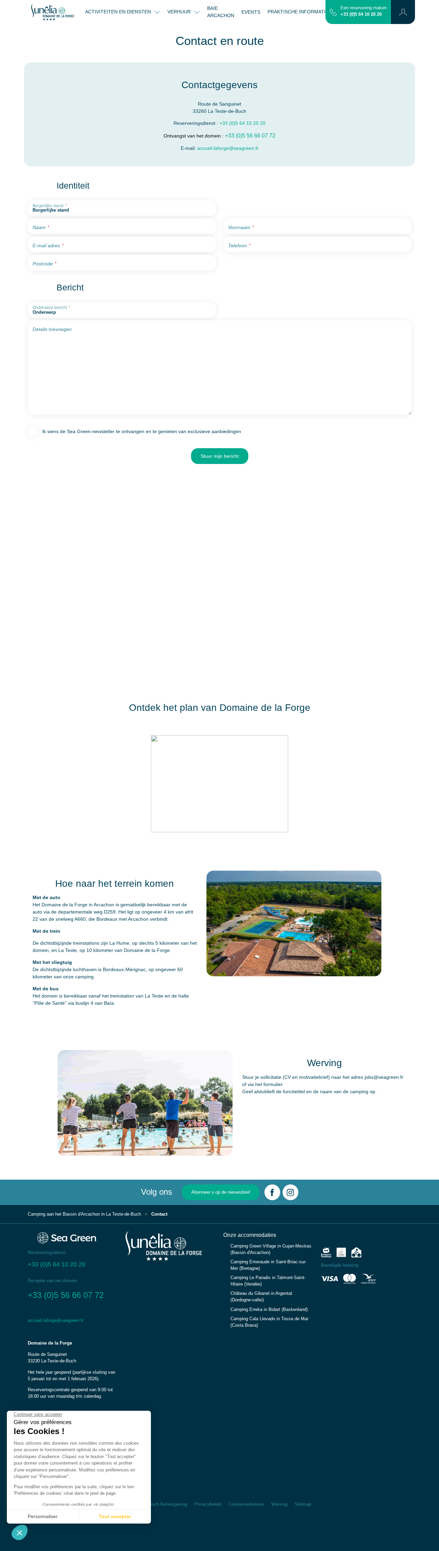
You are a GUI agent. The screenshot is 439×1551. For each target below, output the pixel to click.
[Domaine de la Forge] (52, 12)
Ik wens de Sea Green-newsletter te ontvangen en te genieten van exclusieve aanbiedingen (141, 431)
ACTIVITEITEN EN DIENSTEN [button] (118, 11)
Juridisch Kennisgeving (164, 1504)
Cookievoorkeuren (246, 1504)
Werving (279, 1504)
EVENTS (250, 12)
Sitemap (303, 1504)
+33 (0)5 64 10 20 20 (361, 14)
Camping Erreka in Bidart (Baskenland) (269, 1309)
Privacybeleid (207, 1504)
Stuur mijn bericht (220, 456)
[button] (403, 12)
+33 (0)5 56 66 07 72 (250, 136)
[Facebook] (272, 1192)
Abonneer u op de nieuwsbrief (220, 1192)
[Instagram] (290, 1192)
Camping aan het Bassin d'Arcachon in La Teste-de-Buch (84, 1214)
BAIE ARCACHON (220, 11)
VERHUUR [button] (179, 11)
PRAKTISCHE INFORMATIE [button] (299, 11)
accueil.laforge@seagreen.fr (228, 148)
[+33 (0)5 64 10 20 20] (333, 11)
